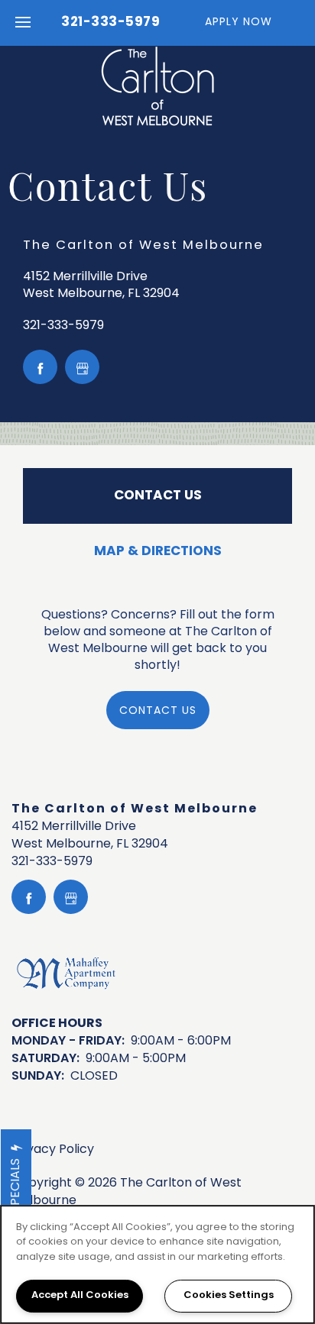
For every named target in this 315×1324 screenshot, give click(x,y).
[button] (248, 23)
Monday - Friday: (68, 1041)
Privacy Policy (52, 1151)
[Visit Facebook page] (40, 367)
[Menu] (23, 23)
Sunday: (37, 1077)
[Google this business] (82, 367)
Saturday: (45, 1059)
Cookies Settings (228, 1295)
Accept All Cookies (79, 1295)
